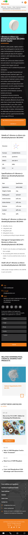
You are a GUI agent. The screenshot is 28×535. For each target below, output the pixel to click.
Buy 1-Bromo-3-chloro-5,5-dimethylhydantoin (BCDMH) (13, 122)
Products (9, 7)
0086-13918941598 (8, 288)
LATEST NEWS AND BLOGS (11, 404)
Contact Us (4, 502)
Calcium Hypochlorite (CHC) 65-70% (12, 387)
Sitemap (9, 525)
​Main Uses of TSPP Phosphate (13, 461)
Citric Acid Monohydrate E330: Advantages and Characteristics (13, 470)
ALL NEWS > (4, 406)
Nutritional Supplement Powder (9, 488)
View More (8, 441)
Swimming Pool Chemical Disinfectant (11, 9)
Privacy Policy (17, 525)
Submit (14, 345)
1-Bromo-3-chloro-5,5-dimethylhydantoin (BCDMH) (14, 10)
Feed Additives (5, 491)
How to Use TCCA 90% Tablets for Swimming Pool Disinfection (13, 417)
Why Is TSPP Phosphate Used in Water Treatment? (13, 451)
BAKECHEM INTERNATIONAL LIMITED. (16, 523)
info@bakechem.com (9, 293)
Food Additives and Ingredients (9, 484)
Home (4, 7)
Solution (3, 495)
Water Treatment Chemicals (19, 7)
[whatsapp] (17, 533)
